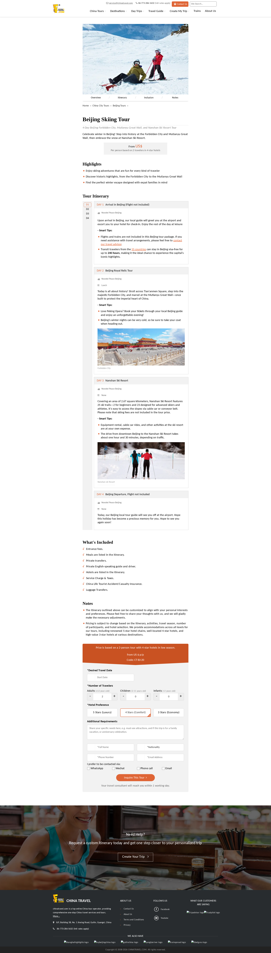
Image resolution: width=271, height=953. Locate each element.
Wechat (120, 768)
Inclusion (148, 97)
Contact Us (182, 4)
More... (56, 916)
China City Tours (100, 105)
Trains (197, 11)
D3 (87, 213)
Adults (98, 691)
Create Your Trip (134, 857)
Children (133, 691)
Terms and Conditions (134, 920)
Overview (96, 97)
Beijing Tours (119, 105)
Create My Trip (178, 11)
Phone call (146, 768)
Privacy (127, 925)
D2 (87, 209)
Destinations (117, 11)
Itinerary (122, 97)
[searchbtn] (214, 3)
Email (168, 768)
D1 (87, 204)
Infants (165, 691)
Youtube (164, 918)
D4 (87, 218)
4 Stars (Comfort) (135, 712)
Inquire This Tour (134, 777)
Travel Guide (155, 11)
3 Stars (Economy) (168, 712)
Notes (175, 97)
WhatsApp (97, 768)
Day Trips (136, 11)
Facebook (165, 909)
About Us (210, 11)
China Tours (97, 11)
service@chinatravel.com (121, 3)
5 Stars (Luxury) (102, 712)
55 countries (139, 249)
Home (86, 105)
